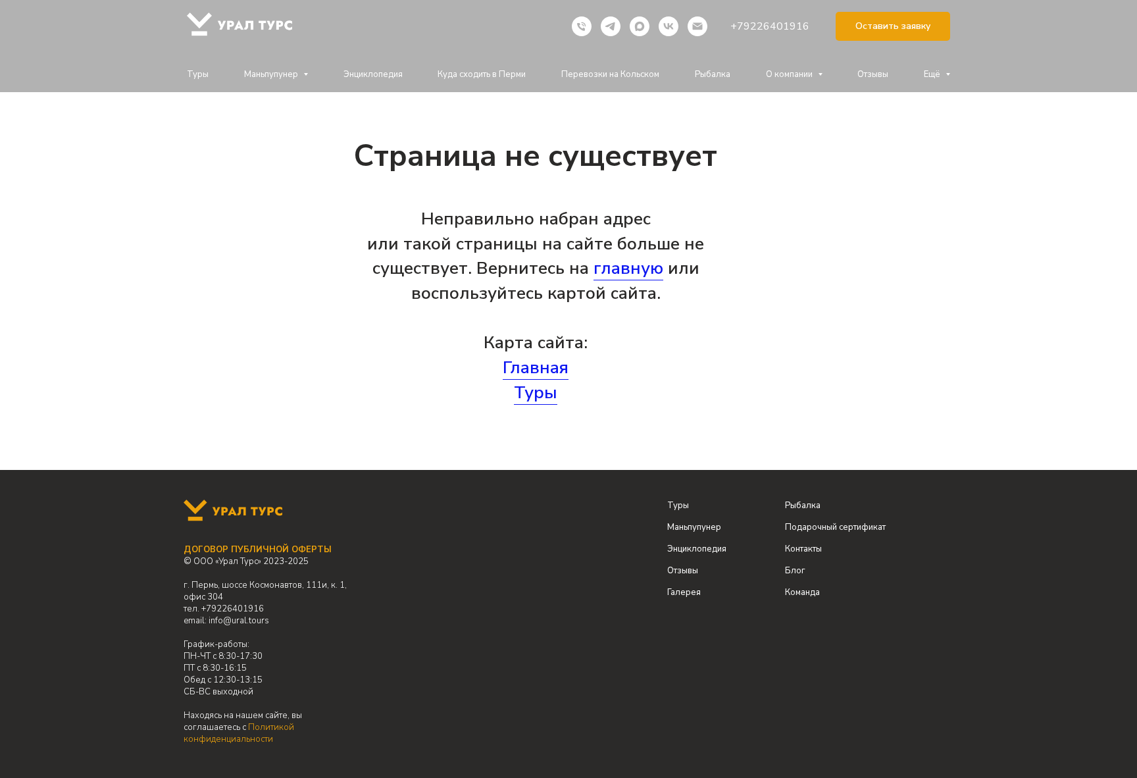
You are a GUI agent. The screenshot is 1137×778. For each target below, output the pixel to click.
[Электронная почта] (697, 26)
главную (628, 268)
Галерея (684, 592)
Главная (535, 367)
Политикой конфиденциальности (239, 733)
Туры (198, 74)
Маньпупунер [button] (272, 74)
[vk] (668, 26)
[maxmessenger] (639, 26)
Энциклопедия (373, 74)
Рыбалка (712, 74)
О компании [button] (790, 74)
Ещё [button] (933, 74)
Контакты (803, 549)
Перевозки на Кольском (610, 74)
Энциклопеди (694, 549)
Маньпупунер (694, 527)
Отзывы (872, 74)
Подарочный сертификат (835, 527)
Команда (802, 592)
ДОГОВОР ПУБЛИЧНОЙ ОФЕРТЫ (258, 550)
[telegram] (610, 26)
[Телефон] (582, 26)
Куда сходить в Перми (482, 74)
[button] (893, 26)
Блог (795, 571)
